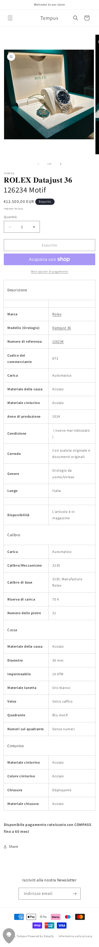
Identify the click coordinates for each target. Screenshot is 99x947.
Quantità (10, 217)
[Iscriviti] (74, 894)
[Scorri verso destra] (60, 163)
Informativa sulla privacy (76, 936)
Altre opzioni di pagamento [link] (49, 271)
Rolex (56, 314)
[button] (10, 18)
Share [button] (13, 846)
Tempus (22, 936)
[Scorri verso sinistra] (38, 163)
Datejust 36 (61, 327)
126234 (58, 341)
